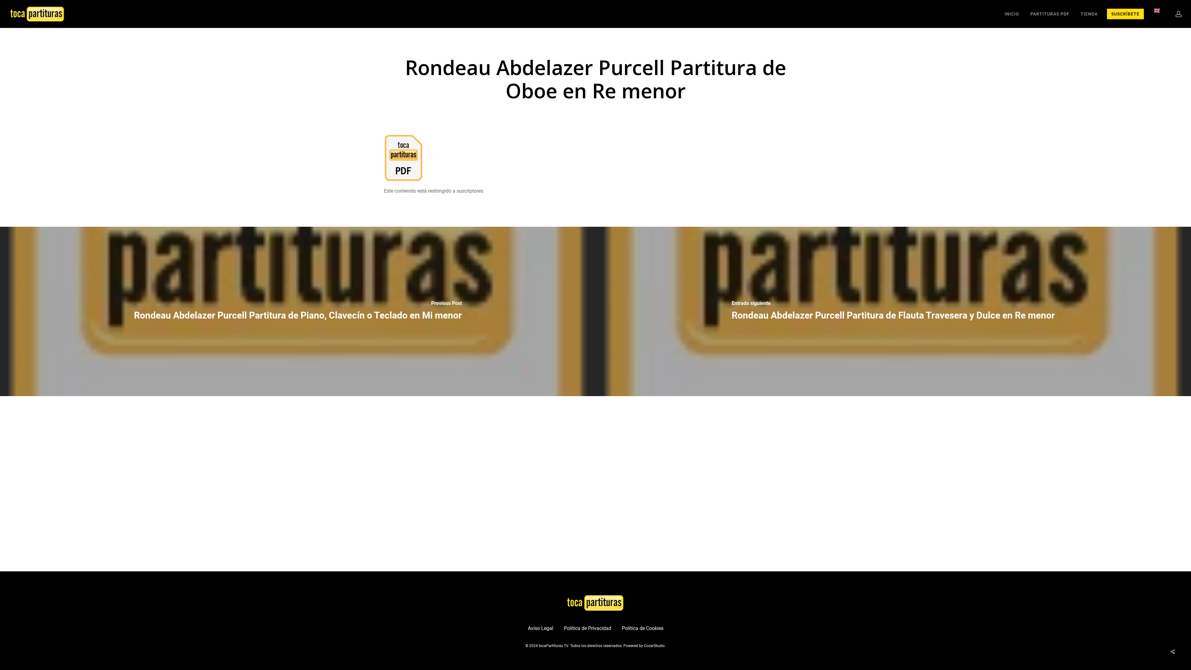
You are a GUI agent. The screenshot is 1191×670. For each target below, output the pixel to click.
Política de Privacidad (587, 628)
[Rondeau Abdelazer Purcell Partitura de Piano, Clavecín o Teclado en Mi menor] (298, 311)
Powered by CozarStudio (644, 646)
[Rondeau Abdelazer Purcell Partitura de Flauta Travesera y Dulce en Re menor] (893, 311)
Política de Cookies (642, 628)
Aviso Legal (540, 628)
